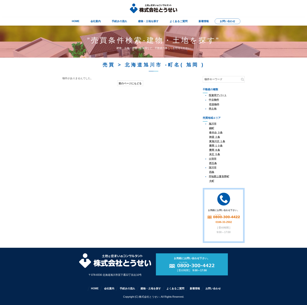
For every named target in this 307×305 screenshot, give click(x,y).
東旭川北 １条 (217, 141)
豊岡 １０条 (216, 145)
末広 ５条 (214, 154)
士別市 (212, 158)
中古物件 (214, 99)
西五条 (213, 163)
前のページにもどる (130, 83)
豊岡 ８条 (214, 150)
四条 (211, 172)
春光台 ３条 (216, 132)
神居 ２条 (214, 137)
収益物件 (214, 104)
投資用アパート (218, 95)
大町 (211, 181)
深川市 (212, 167)
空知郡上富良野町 (219, 176)
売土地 (212, 108)
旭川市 (212, 123)
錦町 (211, 128)
